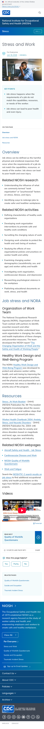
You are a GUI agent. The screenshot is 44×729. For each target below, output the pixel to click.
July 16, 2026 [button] (12, 55)
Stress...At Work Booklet (13, 401)
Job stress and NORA (10, 138)
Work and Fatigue (12, 469)
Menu (37, 31)
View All (8, 635)
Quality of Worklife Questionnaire (16, 580)
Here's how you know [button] (10, 6)
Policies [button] (6, 686)
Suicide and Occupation (12, 585)
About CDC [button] (8, 680)
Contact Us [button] (8, 673)
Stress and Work (10, 646)
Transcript (38, 523)
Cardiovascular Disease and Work (20, 455)
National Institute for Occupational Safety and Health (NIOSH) (20, 22)
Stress (5, 31)
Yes (6, 564)
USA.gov (15, 723)
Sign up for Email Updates (17, 666)
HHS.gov (5, 723)
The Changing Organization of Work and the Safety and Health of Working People (21, 345)
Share (37, 550)
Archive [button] (6, 699)
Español (23, 55)
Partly (16, 564)
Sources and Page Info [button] (16, 550)
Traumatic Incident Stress (13, 590)
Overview (6, 132)
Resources (6, 143)
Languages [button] (8, 693)
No (25, 564)
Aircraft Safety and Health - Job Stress (22, 450)
